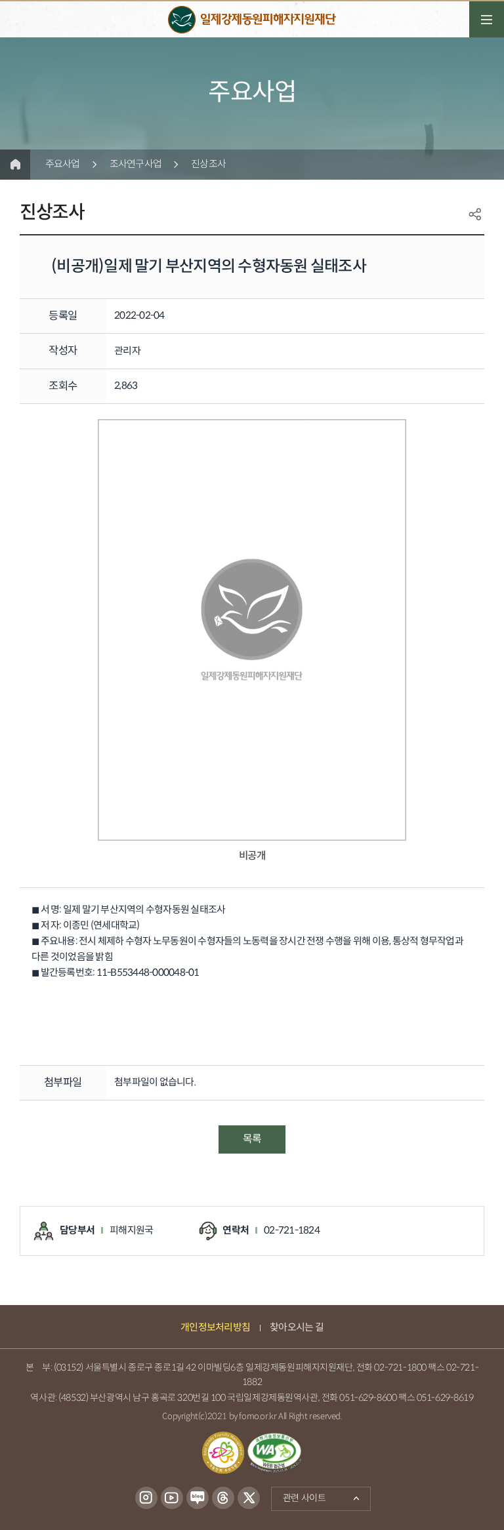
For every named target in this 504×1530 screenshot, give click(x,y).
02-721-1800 (400, 1367)
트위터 (249, 1498)
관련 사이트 (298, 1495)
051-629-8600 (367, 1397)
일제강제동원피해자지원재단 (252, 19)
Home (15, 165)
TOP (454, 1495)
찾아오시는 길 (297, 1327)
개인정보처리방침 (215, 1327)
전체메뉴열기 (486, 19)
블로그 (197, 1498)
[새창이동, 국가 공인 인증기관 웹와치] (274, 1453)
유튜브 (171, 1498)
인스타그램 (146, 1498)
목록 (252, 1139)
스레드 (222, 1498)
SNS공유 (475, 214)
